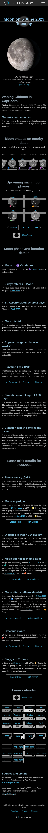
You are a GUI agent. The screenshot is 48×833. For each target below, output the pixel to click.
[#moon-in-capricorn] (3, 265)
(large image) (24, 85)
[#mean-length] (3, 427)
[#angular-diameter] (3, 342)
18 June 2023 (26, 609)
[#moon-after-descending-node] (3, 558)
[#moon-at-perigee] (3, 501)
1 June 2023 (34, 563)
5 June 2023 (41, 596)
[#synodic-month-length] (3, 395)
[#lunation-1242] (3, 367)
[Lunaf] (18, 3)
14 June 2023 (9, 573)
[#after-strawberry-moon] (3, 302)
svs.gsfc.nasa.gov (9, 794)
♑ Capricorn (34, 269)
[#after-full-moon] (3, 283)
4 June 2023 (15, 291)
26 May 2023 (16, 508)
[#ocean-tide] (3, 321)
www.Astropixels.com (10, 783)
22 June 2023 (20, 516)
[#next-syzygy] (3, 659)
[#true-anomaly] (3, 477)
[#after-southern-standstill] (3, 592)
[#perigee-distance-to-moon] (3, 534)
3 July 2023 (15, 309)
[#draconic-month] (3, 631)
